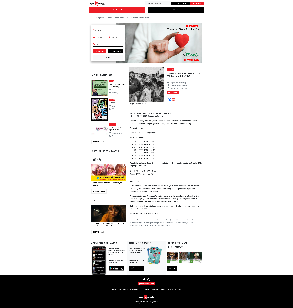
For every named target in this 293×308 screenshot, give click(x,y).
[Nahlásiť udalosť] (200, 73)
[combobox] (108, 30)
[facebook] (144, 279)
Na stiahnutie (123, 289)
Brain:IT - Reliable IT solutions (146, 303)
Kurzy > (112, 81)
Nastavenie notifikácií (174, 289)
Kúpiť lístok (173, 93)
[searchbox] (104, 44)
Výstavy (101, 17)
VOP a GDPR (146, 289)
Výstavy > (112, 99)
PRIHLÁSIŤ (197, 3)
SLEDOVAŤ (172, 268)
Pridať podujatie (135, 289)
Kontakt (114, 289)
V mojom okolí (116, 51)
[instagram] (148, 279)
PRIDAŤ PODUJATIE (181, 3)
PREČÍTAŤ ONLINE (136, 268)
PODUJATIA (117, 10)
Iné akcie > (112, 124)
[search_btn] (149, 3)
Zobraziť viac (99, 142)
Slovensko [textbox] (98, 30)
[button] (195, 43)
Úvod (93, 17)
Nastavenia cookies (158, 289)
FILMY (175, 10)
